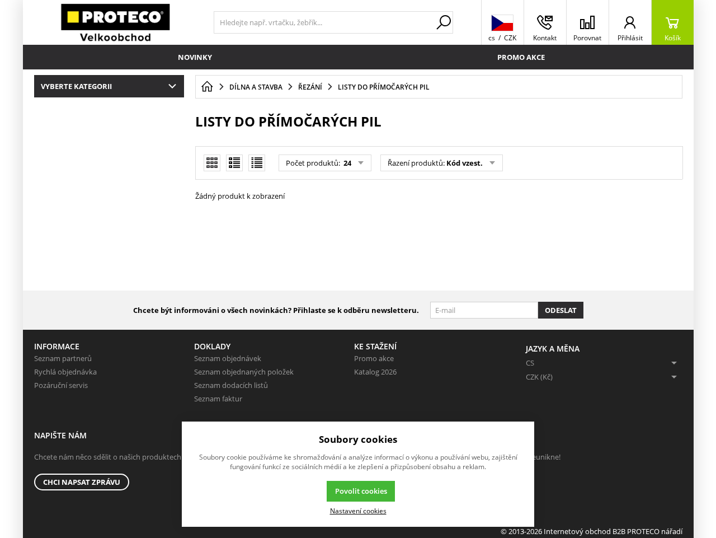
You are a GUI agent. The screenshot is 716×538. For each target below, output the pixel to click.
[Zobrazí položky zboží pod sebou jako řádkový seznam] (234, 163)
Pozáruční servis (61, 385)
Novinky (195, 57)
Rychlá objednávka (65, 372)
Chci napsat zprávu (81, 482)
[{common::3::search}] (444, 22)
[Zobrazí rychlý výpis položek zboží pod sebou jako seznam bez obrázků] (256, 163)
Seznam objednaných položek (244, 372)
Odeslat (561, 310)
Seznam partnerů (63, 358)
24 (346, 163)
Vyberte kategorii (76, 86)
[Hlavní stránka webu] (207, 87)
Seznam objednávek (227, 358)
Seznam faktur (218, 399)
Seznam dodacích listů (231, 385)
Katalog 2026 (375, 372)
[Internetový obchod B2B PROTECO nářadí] (115, 22)
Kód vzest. (464, 163)
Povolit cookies (361, 491)
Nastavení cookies (358, 510)
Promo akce (521, 57)
